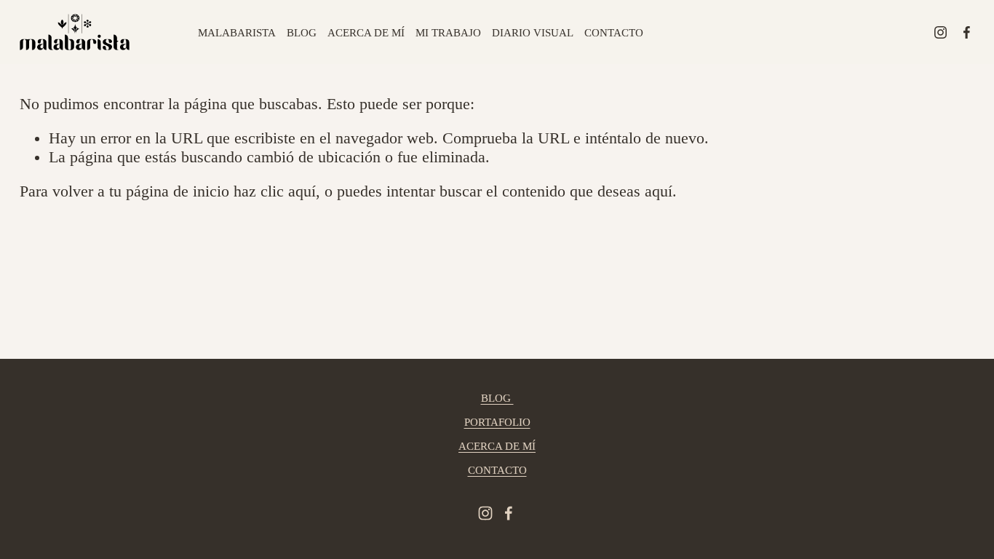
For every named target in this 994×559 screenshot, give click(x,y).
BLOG (302, 33)
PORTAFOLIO (497, 422)
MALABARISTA (237, 33)
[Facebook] (966, 32)
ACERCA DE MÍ (366, 33)
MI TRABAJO (448, 33)
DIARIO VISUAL (532, 33)
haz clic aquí (275, 191)
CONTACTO (613, 33)
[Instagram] (940, 32)
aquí (658, 191)
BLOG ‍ (497, 398)
